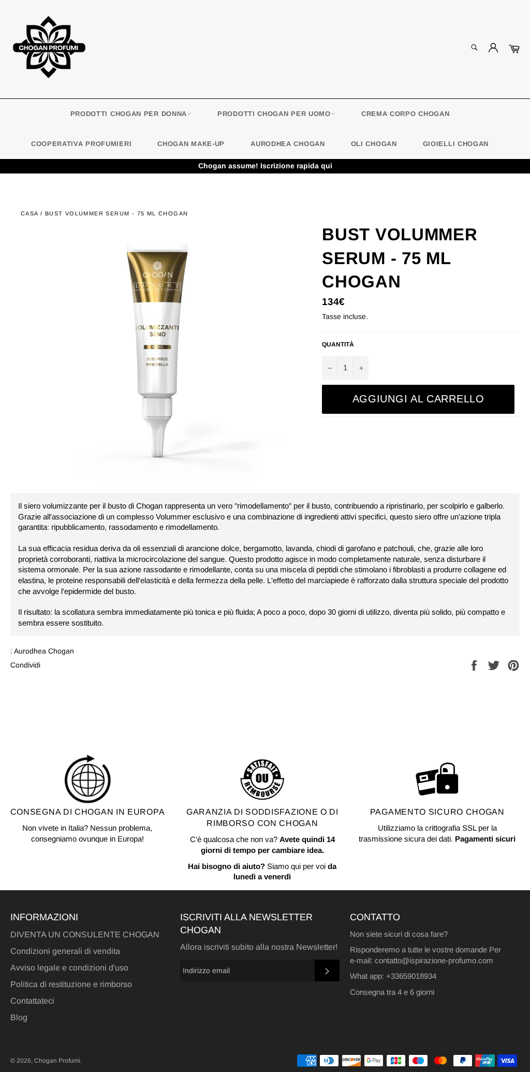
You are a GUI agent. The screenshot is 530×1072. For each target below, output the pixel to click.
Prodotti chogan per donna (128, 114)
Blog (18, 1017)
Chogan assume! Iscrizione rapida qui (265, 166)
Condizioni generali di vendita (65, 951)
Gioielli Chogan (456, 144)
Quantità (338, 344)
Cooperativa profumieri (81, 144)
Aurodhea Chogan (288, 144)
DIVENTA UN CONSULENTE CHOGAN (84, 934)
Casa (29, 213)
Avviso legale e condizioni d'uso (69, 967)
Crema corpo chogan (405, 114)
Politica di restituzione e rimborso (71, 984)
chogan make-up (191, 144)
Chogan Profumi (57, 1060)
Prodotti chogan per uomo (274, 114)
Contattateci (32, 1000)
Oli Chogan (374, 144)
